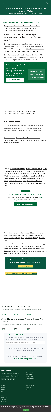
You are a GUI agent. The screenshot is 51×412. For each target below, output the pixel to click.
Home (11, 13)
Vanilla (6, 238)
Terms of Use (4, 399)
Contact (3, 389)
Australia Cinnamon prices (17, 178)
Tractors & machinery (30, 378)
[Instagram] (11, 379)
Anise (35, 238)
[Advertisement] (25, 96)
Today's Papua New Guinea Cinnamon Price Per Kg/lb (22, 26)
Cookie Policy (4, 401)
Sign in (27, 389)
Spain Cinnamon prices (16, 183)
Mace (22, 238)
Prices (26, 13)
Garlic (20, 235)
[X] (5, 379)
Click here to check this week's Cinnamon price (19, 113)
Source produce (29, 376)
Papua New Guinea (32, 13)
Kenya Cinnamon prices (34, 169)
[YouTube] (14, 379)
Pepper (24, 235)
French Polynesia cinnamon (20, 246)
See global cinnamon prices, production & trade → (21, 22)
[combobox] (25, 342)
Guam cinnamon (35, 246)
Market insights (29, 372)
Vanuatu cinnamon (23, 253)
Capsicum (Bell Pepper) (35, 235)
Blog (2, 391)
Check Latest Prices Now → (25, 204)
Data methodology (30, 385)
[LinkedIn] (2, 379)
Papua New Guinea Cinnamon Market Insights (19, 30)
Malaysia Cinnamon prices (28, 171)
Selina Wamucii (6, 370)
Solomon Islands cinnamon (37, 251)
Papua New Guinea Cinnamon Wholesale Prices (20, 28)
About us (3, 385)
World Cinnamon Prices (18, 13)
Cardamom (28, 238)
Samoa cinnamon (22, 251)
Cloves (11, 238)
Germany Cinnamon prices (17, 181)
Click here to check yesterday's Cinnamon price (19, 111)
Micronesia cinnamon (11, 249)
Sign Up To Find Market (25, 266)
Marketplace (29, 374)
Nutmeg (17, 238)
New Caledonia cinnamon (27, 249)
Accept (26, 410)
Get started (28, 387)
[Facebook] (8, 379)
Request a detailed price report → (25, 359)
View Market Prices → (14, 80)
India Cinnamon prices (23, 173)
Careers (3, 387)
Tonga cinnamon (9, 253)
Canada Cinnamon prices (28, 176)
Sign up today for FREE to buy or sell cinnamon (21, 274)
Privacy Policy (4, 397)
